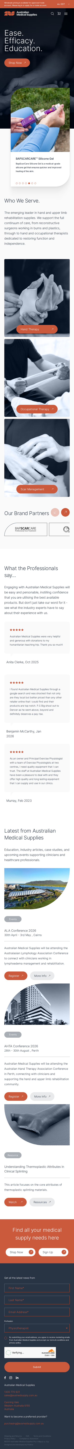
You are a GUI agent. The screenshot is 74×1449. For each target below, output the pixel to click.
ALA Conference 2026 (20, 930)
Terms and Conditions (42, 1436)
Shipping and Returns (13, 1436)
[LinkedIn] (17, 1377)
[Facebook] (5, 1377)
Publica (30, 1445)
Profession (8, 1321)
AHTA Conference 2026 (21, 1046)
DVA (27, 1436)
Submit (37, 1366)
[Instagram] (10, 1377)
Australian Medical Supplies (19, 1385)
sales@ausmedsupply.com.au (20, 1395)
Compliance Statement (28, 1439)
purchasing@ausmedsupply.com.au (24, 1423)
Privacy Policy (9, 1439)
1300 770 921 (12, 1391)
